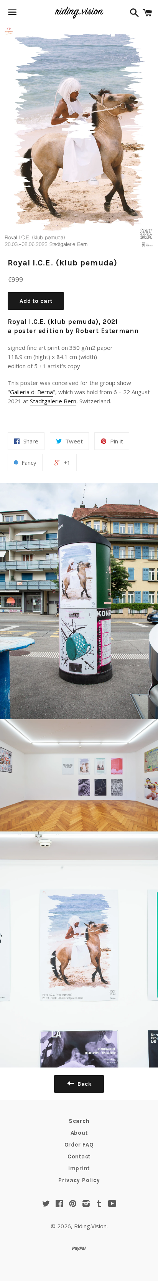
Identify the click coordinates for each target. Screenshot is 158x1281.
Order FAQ (79, 1144)
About (79, 1132)
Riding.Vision (90, 1226)
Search (79, 1121)
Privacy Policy (79, 1180)
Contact (79, 1156)
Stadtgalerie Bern (53, 401)
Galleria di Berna (31, 392)
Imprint (79, 1168)
